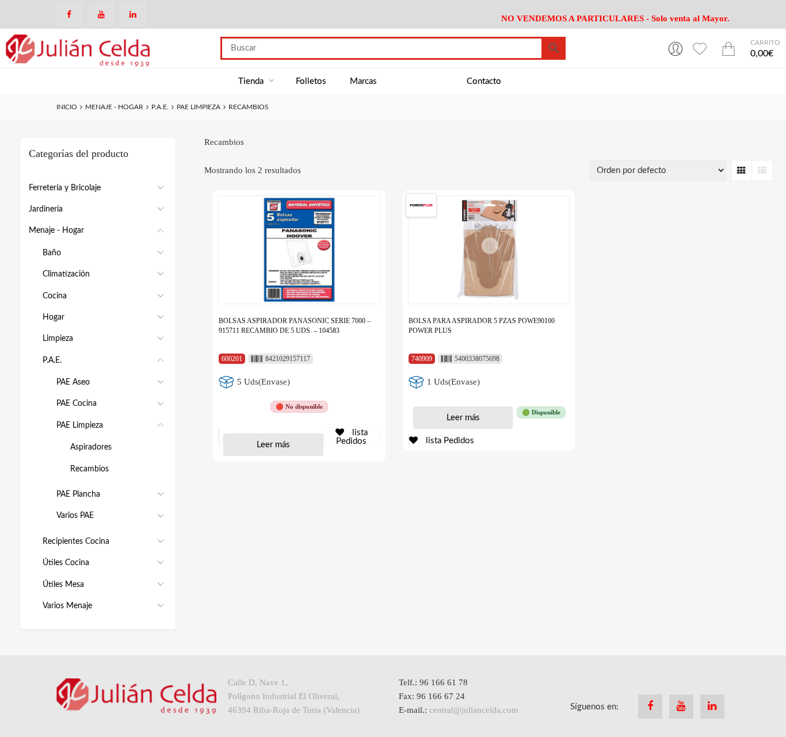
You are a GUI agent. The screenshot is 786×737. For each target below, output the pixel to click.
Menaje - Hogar (114, 106)
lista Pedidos (352, 437)
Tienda (252, 81)
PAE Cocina (76, 404)
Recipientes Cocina (76, 542)
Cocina (55, 296)
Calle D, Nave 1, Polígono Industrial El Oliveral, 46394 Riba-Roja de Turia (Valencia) (294, 696)
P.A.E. (160, 106)
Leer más (273, 444)
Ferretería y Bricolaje (65, 188)
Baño (52, 253)
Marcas (363, 81)
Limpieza (58, 339)
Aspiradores (91, 447)
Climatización (66, 274)
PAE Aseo (73, 382)
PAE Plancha (78, 494)
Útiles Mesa (63, 585)
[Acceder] (675, 48)
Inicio (66, 106)
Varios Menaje (67, 606)
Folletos (311, 81)
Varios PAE (75, 516)
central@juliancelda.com (473, 710)
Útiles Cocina (66, 563)
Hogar (53, 317)
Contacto (484, 81)
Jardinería (46, 209)
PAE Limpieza (198, 106)
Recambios (89, 469)
